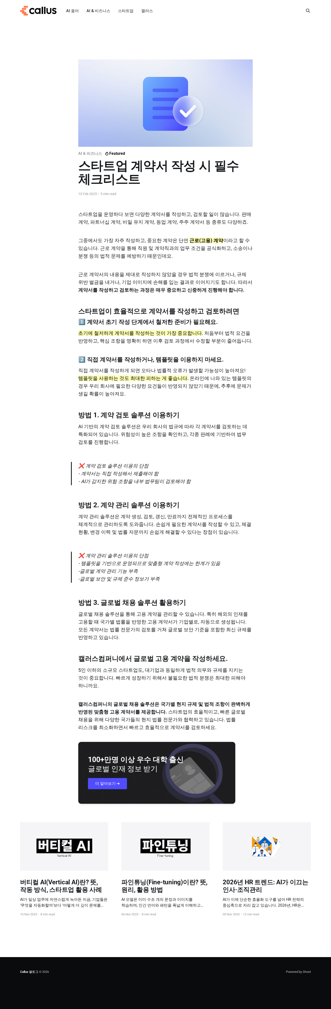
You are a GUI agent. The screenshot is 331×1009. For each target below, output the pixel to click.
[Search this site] (308, 11)
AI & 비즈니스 (98, 10)
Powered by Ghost (298, 972)
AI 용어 (72, 10)
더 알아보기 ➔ (107, 783)
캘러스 (147, 10)
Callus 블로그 (29, 972)
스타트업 (126, 10)
